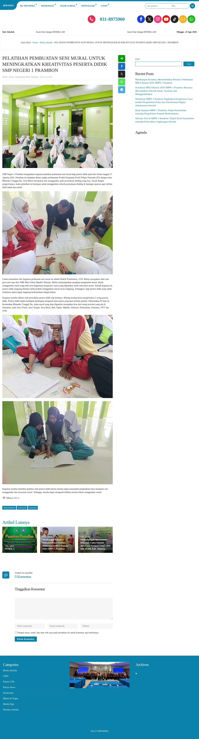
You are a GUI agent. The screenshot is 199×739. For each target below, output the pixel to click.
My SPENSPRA (27, 6)
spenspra (33, 507)
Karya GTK (8, 681)
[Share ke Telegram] (121, 89)
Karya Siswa (9, 687)
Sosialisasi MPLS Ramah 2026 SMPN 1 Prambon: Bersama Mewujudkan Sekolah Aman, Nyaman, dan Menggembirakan (163, 90)
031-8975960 (112, 19)
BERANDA (8, 5)
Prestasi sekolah (11, 709)
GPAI (5, 676)
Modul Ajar (8, 704)
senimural (22, 507)
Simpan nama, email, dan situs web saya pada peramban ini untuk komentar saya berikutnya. (58, 633)
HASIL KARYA (67, 6)
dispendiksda (9, 507)
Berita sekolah (46, 42)
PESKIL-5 (9, 549)
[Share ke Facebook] (121, 66)
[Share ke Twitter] (121, 74)
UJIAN (104, 6)
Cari (137, 59)
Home (35, 42)
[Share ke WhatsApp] (121, 81)
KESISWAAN (47, 6)
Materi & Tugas (10, 698)
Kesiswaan (8, 693)
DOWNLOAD (88, 6)
